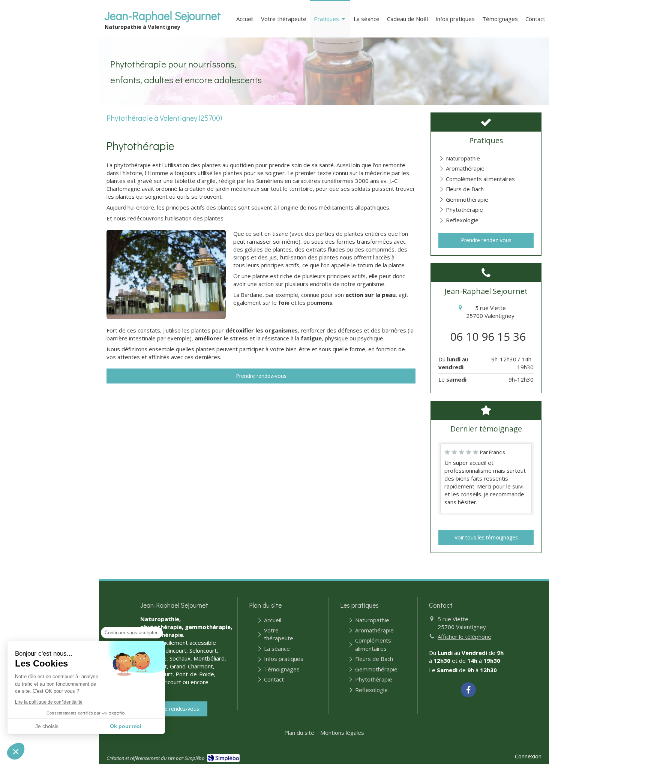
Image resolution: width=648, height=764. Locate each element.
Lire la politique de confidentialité (48, 702)
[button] (16, 751)
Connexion (528, 756)
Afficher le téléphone (464, 636)
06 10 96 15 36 (488, 336)
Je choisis (46, 726)
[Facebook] (468, 689)
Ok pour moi (125, 726)
